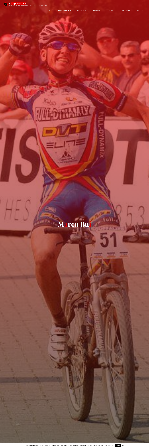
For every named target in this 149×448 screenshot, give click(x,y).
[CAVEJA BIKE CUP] (5, 4)
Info (122, 445)
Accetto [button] (118, 445)
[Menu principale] (144, 4)
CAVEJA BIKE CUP (17, 3)
